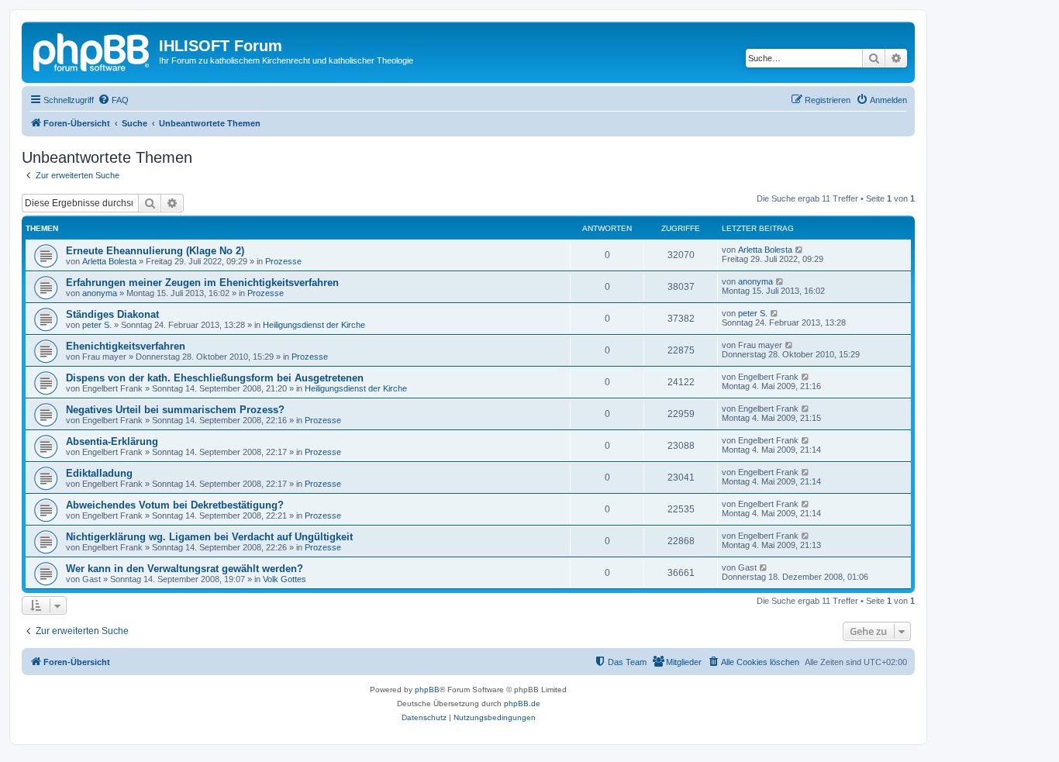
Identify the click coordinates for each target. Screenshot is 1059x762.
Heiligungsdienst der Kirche (314, 324)
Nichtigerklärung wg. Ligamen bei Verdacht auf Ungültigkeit (209, 537)
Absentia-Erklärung (112, 441)
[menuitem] (113, 100)
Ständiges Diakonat (112, 314)
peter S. (97, 324)
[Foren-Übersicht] (92, 50)
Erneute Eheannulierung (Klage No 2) (155, 251)
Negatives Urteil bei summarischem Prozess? (175, 409)
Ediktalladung (99, 473)
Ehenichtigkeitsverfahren (125, 346)
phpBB (427, 689)
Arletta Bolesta (109, 261)
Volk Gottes (284, 579)
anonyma (99, 293)
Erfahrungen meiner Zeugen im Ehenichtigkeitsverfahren (202, 282)
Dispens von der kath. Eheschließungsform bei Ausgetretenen (215, 378)
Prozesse (283, 261)
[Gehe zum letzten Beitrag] (800, 249)
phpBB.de (522, 703)
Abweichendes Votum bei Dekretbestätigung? (175, 505)
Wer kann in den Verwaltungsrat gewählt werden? (184, 568)
